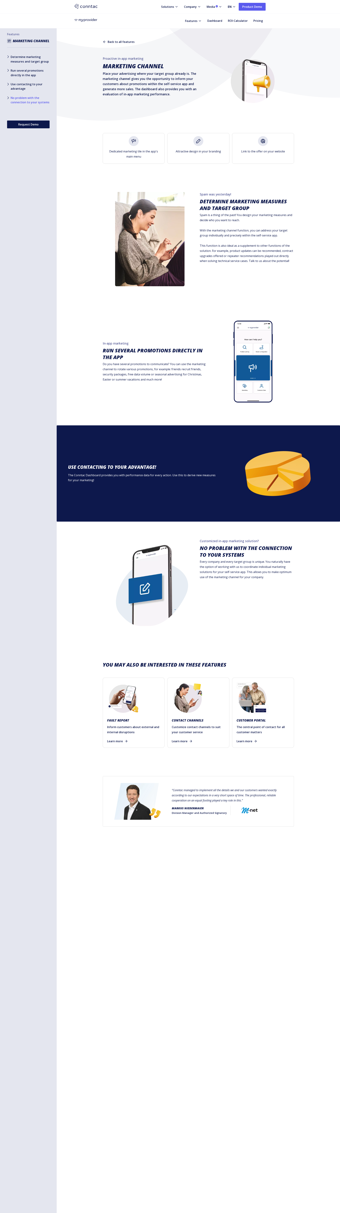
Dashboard (214, 21)
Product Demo (252, 7)
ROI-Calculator (238, 21)
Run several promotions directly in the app (27, 72)
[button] (167, 6)
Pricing (258, 21)
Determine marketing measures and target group (30, 59)
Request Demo (28, 124)
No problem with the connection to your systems (30, 100)
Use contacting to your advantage (26, 86)
